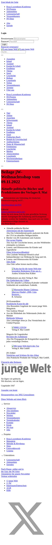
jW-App (9, 427)
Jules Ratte (10, 262)
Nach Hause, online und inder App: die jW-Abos (12, 470)
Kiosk (8, 425)
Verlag (9, 83)
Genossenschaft (13, 14)
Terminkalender (13, 420)
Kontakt (9, 422)
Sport (8, 73)
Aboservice (11, 408)
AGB (8, 488)
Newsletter (10, 413)
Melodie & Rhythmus (15, 443)
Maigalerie (10, 441)
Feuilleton (10, 68)
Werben (9, 415)
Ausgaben (10, 59)
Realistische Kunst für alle (17, 304)
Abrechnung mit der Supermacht (20, 231)
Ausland (9, 64)
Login (4, 44)
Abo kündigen (12, 411)
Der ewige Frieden (14, 240)
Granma (9, 451)
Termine (9, 87)
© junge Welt (12, 481)
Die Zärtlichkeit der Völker (17, 280)
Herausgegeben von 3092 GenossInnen (17, 395)
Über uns (10, 90)
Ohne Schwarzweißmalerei (17, 252)
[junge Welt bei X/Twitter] (26, 543)
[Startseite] (17, 49)
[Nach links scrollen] (2, 109)
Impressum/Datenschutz (16, 485)
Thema (9, 71)
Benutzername (7, 38)
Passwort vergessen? (9, 47)
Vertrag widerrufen (9, 476)
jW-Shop (10, 19)
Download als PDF (11, 205)
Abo (8, 23)
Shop (8, 446)
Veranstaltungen (13, 16)
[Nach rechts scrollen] (2, 166)
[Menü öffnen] (2, 55)
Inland (9, 61)
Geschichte (11, 76)
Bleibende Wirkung (14, 318)
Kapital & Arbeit (13, 66)
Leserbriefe (11, 80)
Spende (9, 25)
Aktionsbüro (11, 11)
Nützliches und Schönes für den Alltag (22, 355)
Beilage (9, 78)
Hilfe (8, 490)
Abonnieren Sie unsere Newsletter (15, 474)
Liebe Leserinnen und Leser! (13, 212)
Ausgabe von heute (9, 390)
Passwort (5, 41)
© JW (8, 483)
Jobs (8, 430)
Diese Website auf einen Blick (13, 399)
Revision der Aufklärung (16, 337)
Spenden (10, 464)
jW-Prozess (11, 9)
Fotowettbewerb (13, 448)
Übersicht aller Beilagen (11, 362)
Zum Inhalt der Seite (9, 2)
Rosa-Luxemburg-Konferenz (18, 7)
